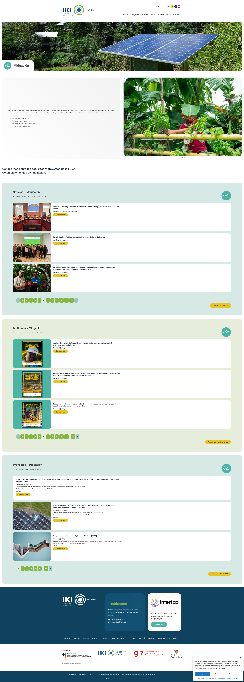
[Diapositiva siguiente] (240, 117)
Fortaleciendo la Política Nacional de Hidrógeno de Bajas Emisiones (79, 237)
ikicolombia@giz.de (117, 622)
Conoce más (60, 214)
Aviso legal (72, 674)
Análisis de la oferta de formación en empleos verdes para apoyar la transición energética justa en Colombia (83, 344)
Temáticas (66, 638)
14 (46, 569)
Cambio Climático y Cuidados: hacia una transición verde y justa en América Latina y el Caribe (86, 207)
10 (61, 300)
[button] (240, 658)
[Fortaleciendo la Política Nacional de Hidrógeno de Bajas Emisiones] (32, 247)
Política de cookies (203, 678)
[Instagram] (172, 6)
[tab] (181, 157)
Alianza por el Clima (173, 15)
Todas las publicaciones (218, 442)
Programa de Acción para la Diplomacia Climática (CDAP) (75, 536)
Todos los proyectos (219, 574)
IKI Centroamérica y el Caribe (168, 638)
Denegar (218, 674)
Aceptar (202, 674)
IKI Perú (142, 638)
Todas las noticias (220, 306)
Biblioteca (144, 15)
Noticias (153, 15)
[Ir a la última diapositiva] (125, 117)
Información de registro (232, 678)
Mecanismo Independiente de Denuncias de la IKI (138, 674)
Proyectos (135, 15)
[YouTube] (179, 6)
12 (71, 300)
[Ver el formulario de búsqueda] (168, 6)
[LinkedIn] (175, 6)
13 (73, 437)
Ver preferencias (234, 674)
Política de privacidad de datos (217, 678)
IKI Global (133, 638)
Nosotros (160, 15)
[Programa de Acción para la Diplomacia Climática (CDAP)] (32, 546)
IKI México (151, 638)
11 (66, 300)
